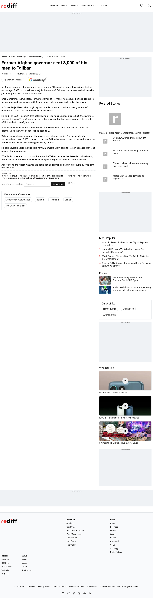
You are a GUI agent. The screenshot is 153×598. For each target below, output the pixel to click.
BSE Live (5, 559)
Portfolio (5, 574)
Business (114, 527)
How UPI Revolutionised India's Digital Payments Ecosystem (126, 243)
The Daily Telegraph (15, 205)
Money (73, 5)
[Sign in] (149, 5)
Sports (113, 534)
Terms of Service (59, 587)
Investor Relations (76, 587)
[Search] (142, 5)
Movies (113, 531)
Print (73, 183)
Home (52, 5)
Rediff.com (110, 587)
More (102, 5)
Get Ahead (114, 541)
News (63, 5)
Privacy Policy (43, 587)
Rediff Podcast (116, 552)
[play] (125, 381)
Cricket (113, 538)
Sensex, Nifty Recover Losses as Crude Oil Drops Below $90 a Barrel (126, 264)
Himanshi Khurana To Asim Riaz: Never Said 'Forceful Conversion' (123, 250)
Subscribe (58, 184)
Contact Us (92, 587)
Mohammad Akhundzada (18, 199)
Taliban (40, 199)
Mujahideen (128, 308)
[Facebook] (74, 593)
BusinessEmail (85, 5)
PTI (9, 74)
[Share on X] (68, 593)
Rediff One (70, 527)
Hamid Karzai (109, 308)
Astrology (114, 549)
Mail (57, 5)
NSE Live (5, 563)
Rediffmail (70, 523)
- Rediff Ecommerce (74, 534)
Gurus (93, 5)
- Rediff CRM (71, 541)
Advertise (31, 587)
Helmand (54, 199)
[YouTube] (84, 593)
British (68, 199)
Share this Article (14, 80)
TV (97, 5)
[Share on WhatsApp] (63, 593)
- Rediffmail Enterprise (75, 531)
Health (24, 559)
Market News (6, 567)
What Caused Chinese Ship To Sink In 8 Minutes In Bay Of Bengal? (126, 257)
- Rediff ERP (70, 545)
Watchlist (5, 570)
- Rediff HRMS (71, 538)
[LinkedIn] (90, 593)
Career (24, 567)
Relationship (27, 570)
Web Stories (106, 367)
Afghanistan (109, 314)
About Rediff (19, 587)
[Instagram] (79, 593)
